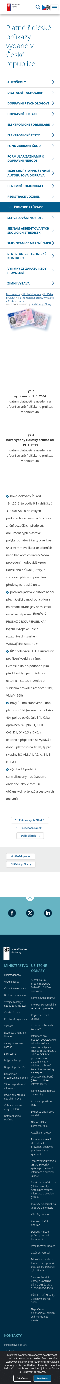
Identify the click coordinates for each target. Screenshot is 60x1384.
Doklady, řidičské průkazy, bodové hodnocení (40, 1235)
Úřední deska (11, 981)
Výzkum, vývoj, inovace (43, 1246)
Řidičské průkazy (28, 207)
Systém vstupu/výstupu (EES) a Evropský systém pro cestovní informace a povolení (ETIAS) (43, 1168)
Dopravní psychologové (28, 103)
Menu (54, 7)
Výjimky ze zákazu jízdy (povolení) (26, 270)
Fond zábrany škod (24, 146)
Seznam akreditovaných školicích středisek (28, 230)
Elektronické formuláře (28, 124)
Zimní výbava (18, 283)
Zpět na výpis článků (31, 820)
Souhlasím (42, 1378)
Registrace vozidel (23, 196)
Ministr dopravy (12, 975)
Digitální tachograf (25, 93)
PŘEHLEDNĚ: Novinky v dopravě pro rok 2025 (43, 1298)
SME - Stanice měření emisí (29, 243)
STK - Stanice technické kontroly (26, 256)
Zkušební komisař (40, 1252)
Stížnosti (8, 1026)
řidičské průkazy (21, 864)
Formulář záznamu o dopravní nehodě (25, 158)
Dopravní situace (22, 114)
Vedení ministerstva (15, 988)
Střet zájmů (10, 1053)
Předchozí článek (31, 828)
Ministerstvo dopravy (14, 7)
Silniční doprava (31, 294)
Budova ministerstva (15, 995)
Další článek (28, 835)
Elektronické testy (23, 135)
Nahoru (30, 899)
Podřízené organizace (16, 1019)
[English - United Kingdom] (46, 9)
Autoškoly (16, 82)
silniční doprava (20, 856)
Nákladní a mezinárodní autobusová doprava (28, 173)
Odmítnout (22, 1378)
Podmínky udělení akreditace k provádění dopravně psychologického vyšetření (42, 1147)
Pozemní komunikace (25, 186)
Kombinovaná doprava (43, 997)
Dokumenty (13, 294)
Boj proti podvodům (15, 1067)
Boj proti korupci (13, 1060)
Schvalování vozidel (25, 218)
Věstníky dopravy (40, 1214)
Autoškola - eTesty (41, 1132)
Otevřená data (12, 1012)
